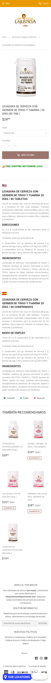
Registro (43, 623)
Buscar (24, 653)
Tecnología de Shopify (37, 666)
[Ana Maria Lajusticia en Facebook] (36, 658)
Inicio (4, 37)
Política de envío (12, 640)
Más (7, 3)
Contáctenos (25, 603)
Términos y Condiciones (15, 637)
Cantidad (6, 140)
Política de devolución (30, 640)
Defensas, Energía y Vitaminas (24, 37)
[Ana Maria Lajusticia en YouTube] (45, 658)
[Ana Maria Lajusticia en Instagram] (41, 658)
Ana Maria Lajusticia (17, 666)
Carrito (45, 3)
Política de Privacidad (36, 637)
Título (4, 128)
